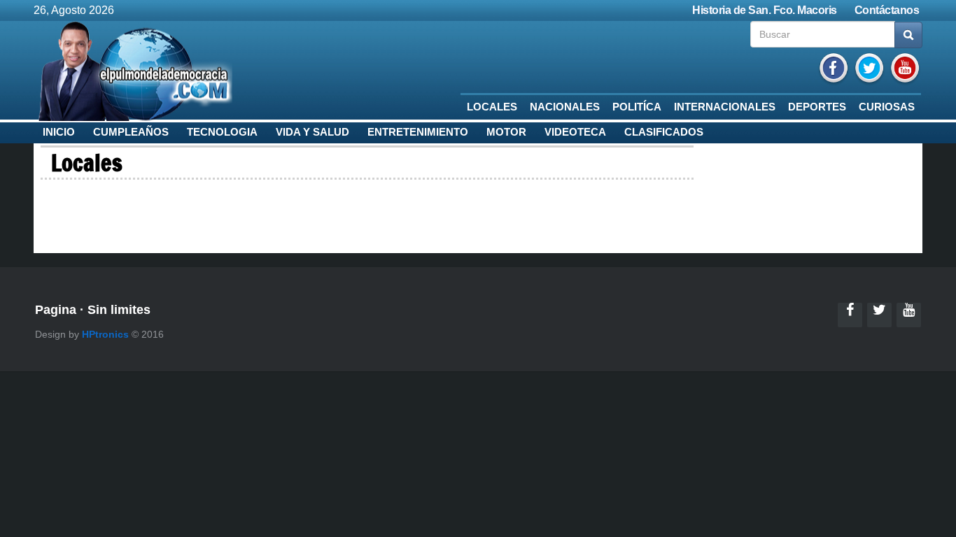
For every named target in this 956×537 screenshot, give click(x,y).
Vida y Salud (312, 132)
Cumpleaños (131, 132)
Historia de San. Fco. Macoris (764, 10)
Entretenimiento (417, 132)
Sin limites (118, 310)
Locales (492, 107)
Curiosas (887, 107)
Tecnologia (222, 132)
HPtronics (105, 334)
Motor (506, 132)
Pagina (55, 310)
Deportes (817, 107)
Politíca (636, 107)
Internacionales (724, 107)
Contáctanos (887, 10)
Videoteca (575, 132)
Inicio (59, 132)
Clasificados (663, 132)
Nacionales (565, 107)
